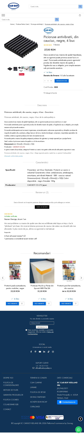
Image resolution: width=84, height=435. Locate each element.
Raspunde (7, 232)
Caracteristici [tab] (42, 162)
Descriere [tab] (42, 105)
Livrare (33, 387)
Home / (13, 24)
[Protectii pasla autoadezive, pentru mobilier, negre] (15, 271)
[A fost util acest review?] (25, 236)
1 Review (56, 45)
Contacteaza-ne (68, 402)
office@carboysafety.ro (43, 368)
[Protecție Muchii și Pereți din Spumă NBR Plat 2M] (42, 271)
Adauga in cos (61, 81)
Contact (7, 409)
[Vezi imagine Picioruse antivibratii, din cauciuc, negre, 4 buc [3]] (26, 69)
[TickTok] (49, 352)
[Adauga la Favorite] (21, 303)
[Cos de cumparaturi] (80, 15)
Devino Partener (37, 397)
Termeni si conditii (38, 377)
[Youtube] (40, 352)
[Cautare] (80, 6)
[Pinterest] (35, 352)
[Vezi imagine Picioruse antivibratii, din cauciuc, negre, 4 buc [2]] (21, 69)
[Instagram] (53, 352)
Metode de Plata (10, 390)
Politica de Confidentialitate (11, 383)
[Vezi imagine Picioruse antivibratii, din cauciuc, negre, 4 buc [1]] (15, 69)
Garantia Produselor (13, 395)
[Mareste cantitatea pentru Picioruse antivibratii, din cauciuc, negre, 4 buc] (51, 81)
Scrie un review (42, 207)
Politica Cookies (11, 399)
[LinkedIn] (44, 352)
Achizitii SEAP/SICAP (38, 402)
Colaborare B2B (10, 404)
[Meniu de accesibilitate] (80, 419)
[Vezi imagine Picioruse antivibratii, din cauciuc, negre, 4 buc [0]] (10, 69)
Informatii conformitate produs (13, 156)
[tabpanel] (21, 46)
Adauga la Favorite (51, 93)
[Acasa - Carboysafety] (13, 6)
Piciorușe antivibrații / (37, 24)
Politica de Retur (38, 392)
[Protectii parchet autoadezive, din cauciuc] (69, 271)
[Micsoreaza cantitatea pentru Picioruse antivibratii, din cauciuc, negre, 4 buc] (45, 81)
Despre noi (8, 377)
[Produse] (3, 16)
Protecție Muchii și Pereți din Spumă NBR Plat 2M (42, 287)
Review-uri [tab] (41, 192)
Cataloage (35, 406)
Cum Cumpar (36, 382)
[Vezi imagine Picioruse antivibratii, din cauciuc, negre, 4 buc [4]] (32, 69)
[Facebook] (31, 352)
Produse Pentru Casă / (23, 24)
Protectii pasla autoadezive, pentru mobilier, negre (15, 287)
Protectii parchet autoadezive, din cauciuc (69, 287)
